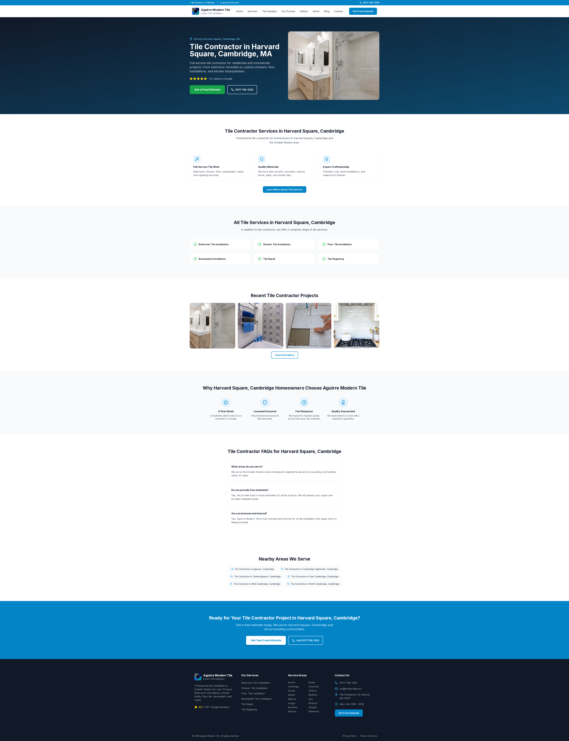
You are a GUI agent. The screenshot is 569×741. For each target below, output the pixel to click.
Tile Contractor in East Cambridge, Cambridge (314, 576)
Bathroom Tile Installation (255, 682)
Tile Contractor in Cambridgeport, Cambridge (257, 576)
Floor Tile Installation (253, 693)
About (316, 11)
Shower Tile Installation (254, 688)
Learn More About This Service (284, 189)
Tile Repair (247, 704)
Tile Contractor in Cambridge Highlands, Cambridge (311, 569)
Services (252, 11)
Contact (338, 11)
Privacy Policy (350, 736)
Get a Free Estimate (207, 89)
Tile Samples (269, 11)
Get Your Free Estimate (266, 640)
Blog (326, 11)
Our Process (288, 11)
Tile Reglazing (249, 709)
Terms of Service (368, 736)
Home (239, 11)
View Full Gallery (284, 355)
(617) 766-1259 (371, 2)
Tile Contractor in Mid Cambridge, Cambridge (256, 584)
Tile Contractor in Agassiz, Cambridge (254, 569)
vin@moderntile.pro (351, 688)
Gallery (304, 11)
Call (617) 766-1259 (307, 640)
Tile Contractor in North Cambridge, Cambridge (315, 584)
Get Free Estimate (363, 11)
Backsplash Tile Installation (256, 698)
